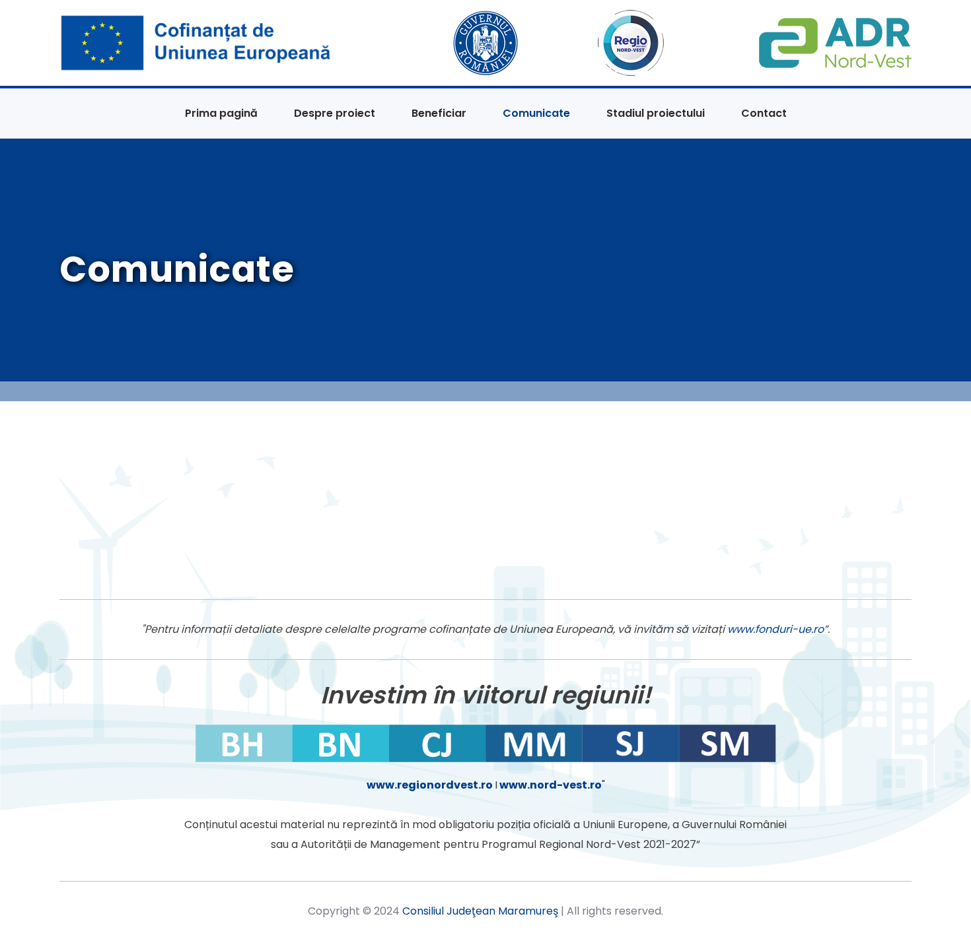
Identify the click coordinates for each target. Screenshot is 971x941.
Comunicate (536, 113)
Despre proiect (334, 113)
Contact (764, 113)
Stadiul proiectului (655, 113)
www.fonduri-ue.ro (775, 629)
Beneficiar (439, 113)
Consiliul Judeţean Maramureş (480, 911)
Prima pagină (221, 113)
